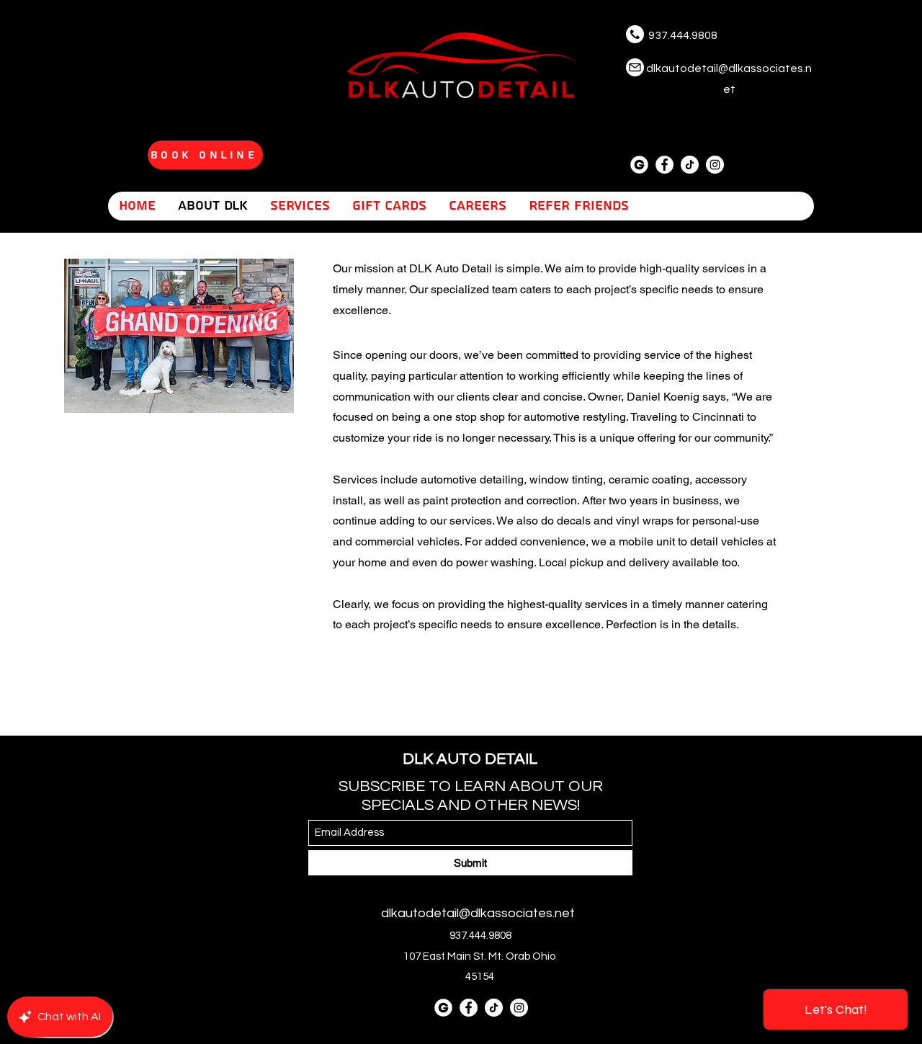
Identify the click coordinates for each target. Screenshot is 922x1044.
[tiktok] (690, 165)
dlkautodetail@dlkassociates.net (478, 913)
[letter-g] (639, 165)
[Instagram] (715, 165)
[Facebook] (664, 165)
